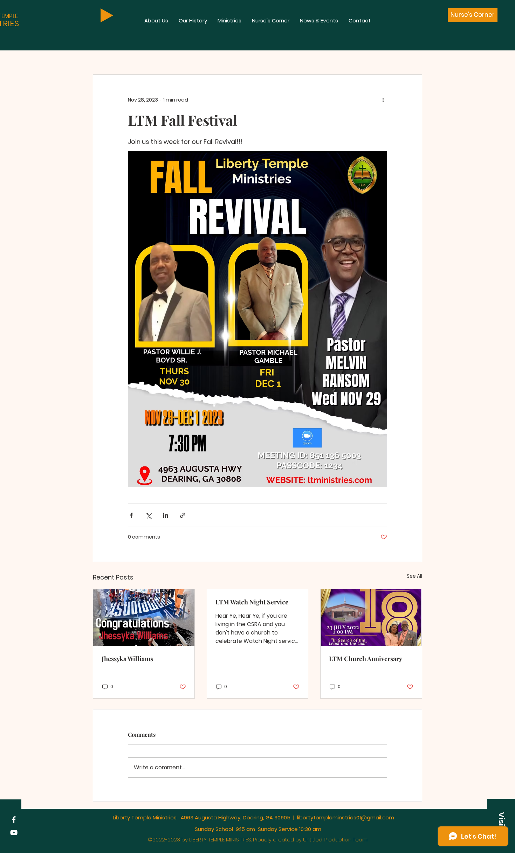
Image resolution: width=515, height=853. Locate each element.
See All (414, 576)
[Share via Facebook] (131, 515)
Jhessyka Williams (127, 658)
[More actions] (383, 100)
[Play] (107, 15)
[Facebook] (13, 819)
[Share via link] (182, 515)
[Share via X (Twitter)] (148, 515)
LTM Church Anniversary (365, 658)
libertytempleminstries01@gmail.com (345, 817)
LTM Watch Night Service (251, 602)
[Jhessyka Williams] (143, 617)
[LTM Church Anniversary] (371, 617)
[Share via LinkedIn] (165, 515)
